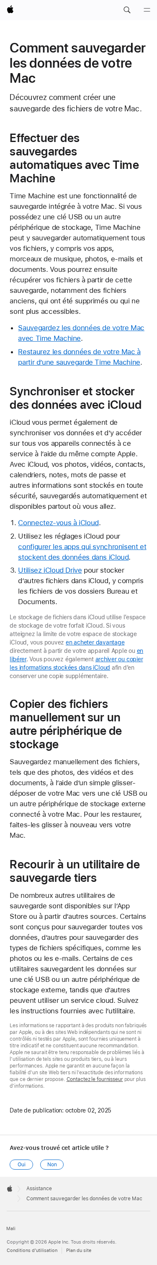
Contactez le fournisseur (95, 1079)
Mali (10, 1228)
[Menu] (147, 10)
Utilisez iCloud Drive (50, 570)
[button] (127, 10)
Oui (22, 1165)
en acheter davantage (95, 642)
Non (52, 1165)
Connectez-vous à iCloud (58, 522)
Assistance (39, 1188)
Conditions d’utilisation (32, 1250)
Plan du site (78, 1250)
